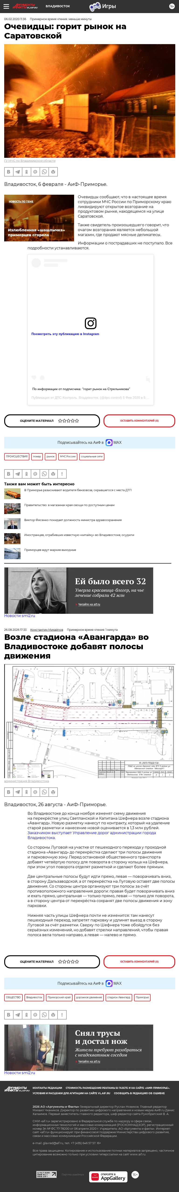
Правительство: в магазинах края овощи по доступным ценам (69, 505)
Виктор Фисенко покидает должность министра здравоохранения (73, 520)
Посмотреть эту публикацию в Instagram (65, 334)
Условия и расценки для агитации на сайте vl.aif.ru (71, 1093)
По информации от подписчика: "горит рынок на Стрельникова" (81, 389)
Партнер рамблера (73, 1174)
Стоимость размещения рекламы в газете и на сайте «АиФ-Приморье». (118, 1088)
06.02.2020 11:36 (15, 19)
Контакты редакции (47, 1088)
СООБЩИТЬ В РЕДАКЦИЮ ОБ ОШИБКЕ (139, 1093)
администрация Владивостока (26, 781)
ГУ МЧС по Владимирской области (29, 160)
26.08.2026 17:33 (15, 629)
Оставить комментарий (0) (139, 420)
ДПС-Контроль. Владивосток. (77, 397)
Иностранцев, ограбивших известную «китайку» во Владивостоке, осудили (79, 535)
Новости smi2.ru (19, 616)
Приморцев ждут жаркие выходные (50, 550)
